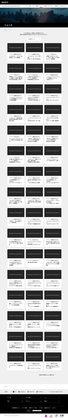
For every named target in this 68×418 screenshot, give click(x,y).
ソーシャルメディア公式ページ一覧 (55, 391)
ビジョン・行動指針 (28, 397)
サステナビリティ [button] (28, 401)
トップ (5, 29)
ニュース (45, 397)
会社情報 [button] (8, 401)
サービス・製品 (9, 397)
